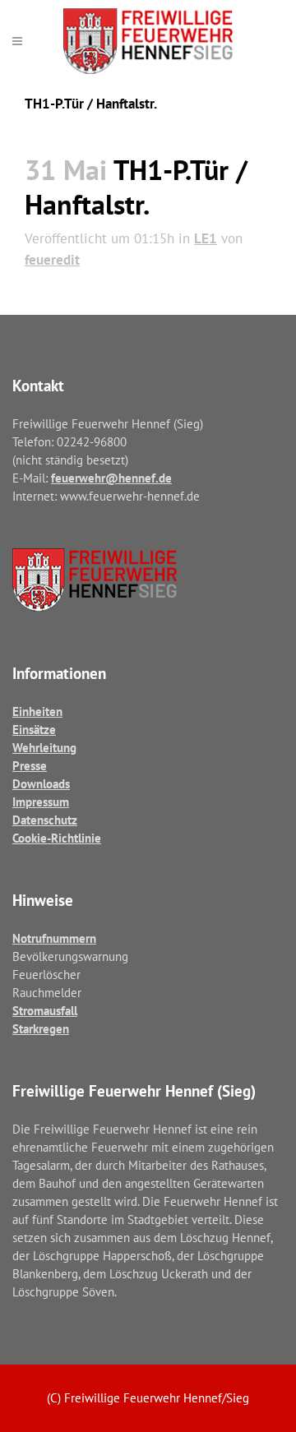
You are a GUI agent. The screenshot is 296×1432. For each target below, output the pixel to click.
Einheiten (37, 711)
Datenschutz (44, 820)
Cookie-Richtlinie (56, 838)
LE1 (205, 238)
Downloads (41, 784)
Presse (29, 766)
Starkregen (40, 1029)
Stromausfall (44, 1011)
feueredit (52, 260)
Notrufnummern (54, 938)
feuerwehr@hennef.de (111, 478)
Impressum (40, 802)
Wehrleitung (44, 747)
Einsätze (34, 729)
